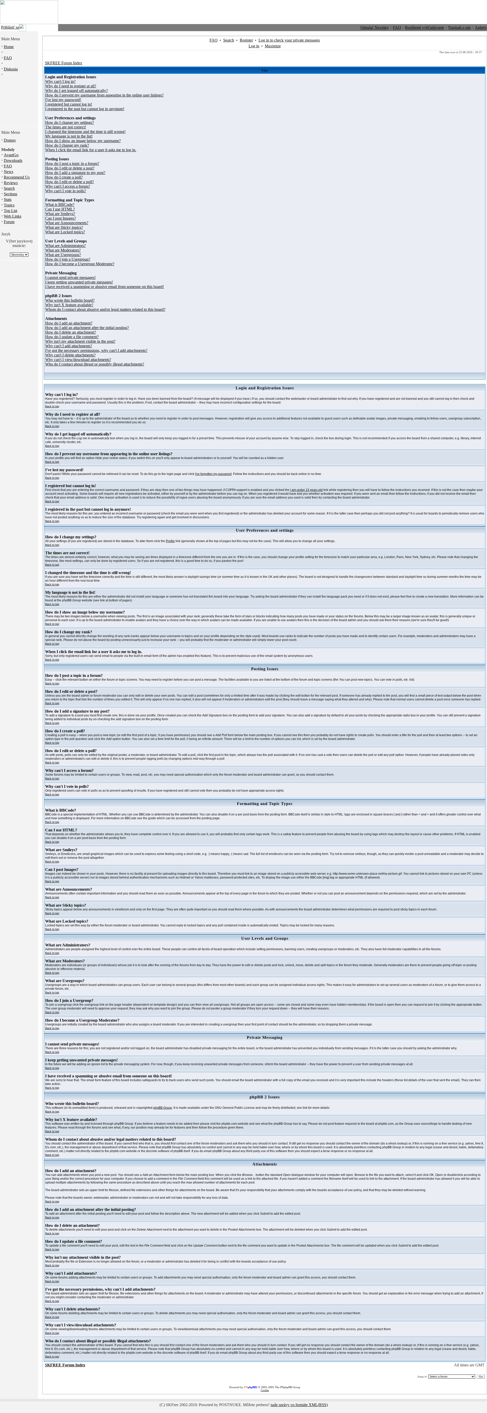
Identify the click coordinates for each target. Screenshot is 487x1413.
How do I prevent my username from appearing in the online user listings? (104, 95)
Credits (265, 1390)
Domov (10, 140)
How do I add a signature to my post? (75, 172)
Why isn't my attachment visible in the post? (80, 341)
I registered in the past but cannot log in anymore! (84, 109)
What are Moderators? (63, 250)
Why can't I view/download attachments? (78, 359)
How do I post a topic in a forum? (72, 163)
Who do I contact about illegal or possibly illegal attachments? (94, 364)
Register (246, 40)
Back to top (52, 406)
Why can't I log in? (60, 81)
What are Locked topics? (65, 232)
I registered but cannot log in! (68, 104)
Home (9, 47)
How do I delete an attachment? (70, 332)
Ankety (481, 27)
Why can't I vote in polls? (65, 191)
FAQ (397, 27)
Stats (7, 199)
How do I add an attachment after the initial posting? (87, 328)
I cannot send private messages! (70, 277)
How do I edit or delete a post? (69, 168)
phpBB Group (162, 1108)
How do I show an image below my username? (83, 141)
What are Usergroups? (63, 255)
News (8, 171)
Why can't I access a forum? (67, 186)
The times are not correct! (65, 127)
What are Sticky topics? (64, 227)
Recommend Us (17, 177)
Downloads (13, 160)
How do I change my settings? (69, 122)
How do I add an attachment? (68, 323)
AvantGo (11, 155)
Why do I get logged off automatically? (76, 90)
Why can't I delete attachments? (70, 355)
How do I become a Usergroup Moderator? (79, 264)
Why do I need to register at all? (70, 86)
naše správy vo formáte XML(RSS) (299, 1405)
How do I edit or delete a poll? (69, 182)
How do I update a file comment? (72, 337)
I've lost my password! (63, 100)
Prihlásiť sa (10, 27)
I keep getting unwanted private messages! (79, 282)
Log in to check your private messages (289, 40)
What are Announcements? (66, 223)
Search (9, 188)
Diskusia (11, 69)
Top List (10, 210)
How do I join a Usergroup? (67, 259)
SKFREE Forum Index (63, 63)
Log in (254, 46)
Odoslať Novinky (374, 27)
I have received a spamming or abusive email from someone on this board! (104, 286)
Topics (9, 205)
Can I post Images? (60, 218)
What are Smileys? (60, 214)
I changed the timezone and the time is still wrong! (85, 131)
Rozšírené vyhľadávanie (424, 27)
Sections (10, 194)
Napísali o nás (459, 27)
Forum (9, 222)
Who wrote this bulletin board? (70, 300)
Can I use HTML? (60, 209)
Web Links (12, 216)
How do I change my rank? (67, 145)
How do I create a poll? (64, 177)
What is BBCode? (59, 204)
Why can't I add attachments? (68, 346)
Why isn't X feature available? (69, 305)
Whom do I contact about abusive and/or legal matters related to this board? (105, 309)
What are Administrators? (65, 245)
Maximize (273, 46)
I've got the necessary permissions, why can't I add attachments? (96, 350)
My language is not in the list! (69, 136)
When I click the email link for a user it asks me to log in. (90, 150)
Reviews (11, 183)
